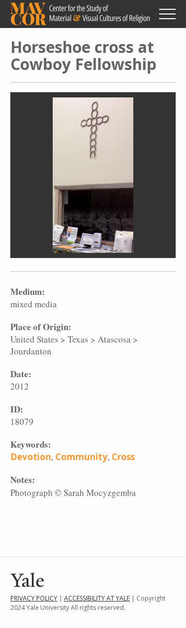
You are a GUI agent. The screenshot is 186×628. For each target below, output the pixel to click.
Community (81, 457)
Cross (123, 457)
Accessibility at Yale (97, 598)
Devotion (30, 457)
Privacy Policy (33, 598)
